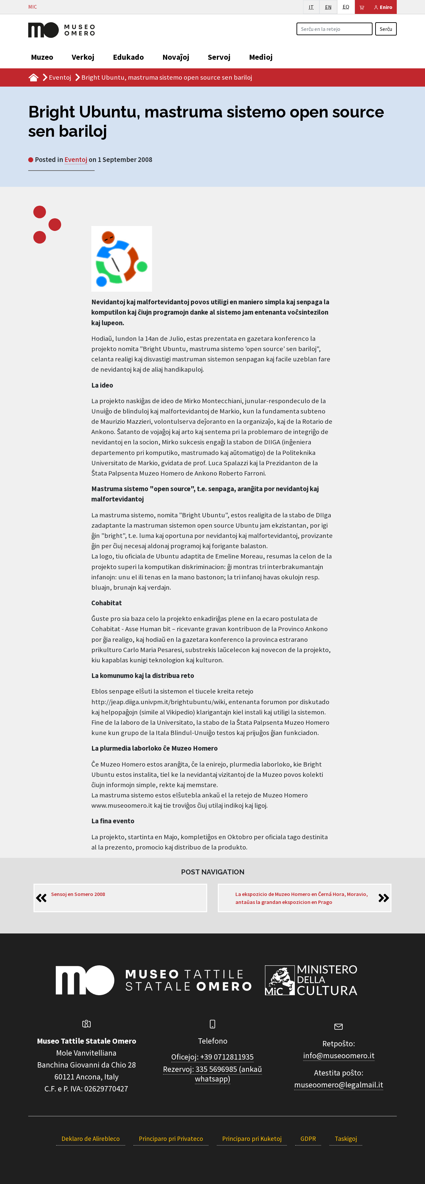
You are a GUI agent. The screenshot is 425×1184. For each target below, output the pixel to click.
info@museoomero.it (339, 1055)
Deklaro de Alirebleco (90, 1139)
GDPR (308, 1139)
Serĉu (386, 29)
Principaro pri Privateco (171, 1139)
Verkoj (83, 57)
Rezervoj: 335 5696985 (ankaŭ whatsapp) (212, 1074)
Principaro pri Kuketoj (252, 1139)
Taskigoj (346, 1139)
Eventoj (60, 77)
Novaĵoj (175, 57)
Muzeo (42, 57)
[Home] (61, 29)
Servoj (219, 57)
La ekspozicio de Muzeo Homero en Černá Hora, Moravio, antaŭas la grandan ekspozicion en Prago (301, 898)
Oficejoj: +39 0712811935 (212, 1057)
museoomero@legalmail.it (338, 1084)
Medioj (261, 57)
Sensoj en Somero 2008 (78, 894)
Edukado (128, 57)
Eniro (385, 7)
